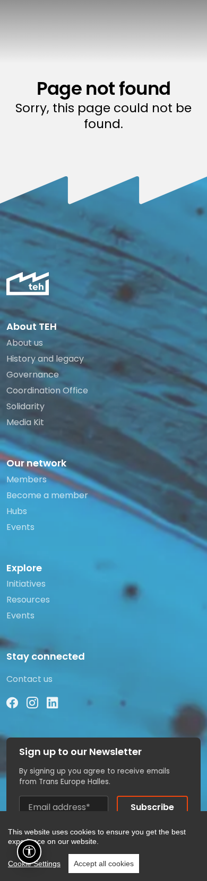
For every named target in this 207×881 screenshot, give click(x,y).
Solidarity (25, 406)
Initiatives (26, 584)
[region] (103, 846)
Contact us (29, 679)
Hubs (16, 511)
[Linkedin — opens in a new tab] (52, 703)
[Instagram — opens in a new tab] (32, 703)
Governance (32, 374)
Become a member (47, 495)
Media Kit (25, 422)
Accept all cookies (104, 863)
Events (20, 527)
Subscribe (152, 807)
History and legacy (45, 359)
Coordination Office (47, 390)
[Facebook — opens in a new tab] (12, 703)
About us (24, 343)
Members (26, 479)
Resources (28, 600)
